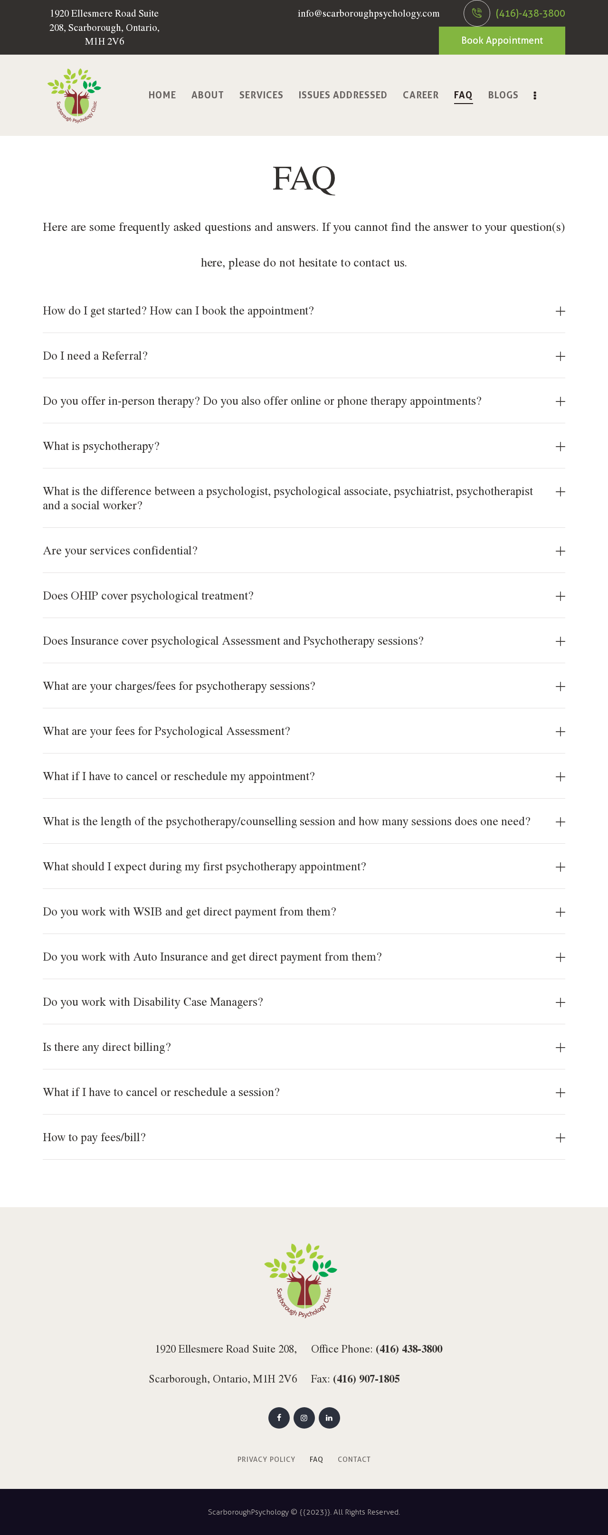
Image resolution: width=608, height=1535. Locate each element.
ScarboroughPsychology (248, 1511)
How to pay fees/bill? (94, 1136)
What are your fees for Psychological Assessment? (166, 730)
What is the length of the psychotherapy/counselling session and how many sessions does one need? (287, 821)
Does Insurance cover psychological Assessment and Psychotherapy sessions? (233, 640)
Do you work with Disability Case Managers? (153, 1001)
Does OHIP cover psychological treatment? (148, 595)
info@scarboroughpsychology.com (369, 12)
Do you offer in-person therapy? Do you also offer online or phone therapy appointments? (262, 400)
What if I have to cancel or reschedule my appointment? (179, 775)
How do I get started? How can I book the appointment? (178, 310)
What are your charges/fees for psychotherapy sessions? (179, 685)
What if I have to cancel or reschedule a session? (161, 1091)
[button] (304, 310)
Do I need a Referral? (95, 355)
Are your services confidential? (120, 550)
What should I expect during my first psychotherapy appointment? (204, 866)
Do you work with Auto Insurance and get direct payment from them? (212, 956)
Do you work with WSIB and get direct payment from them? (189, 911)
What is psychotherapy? (101, 445)
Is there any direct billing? (107, 1046)
